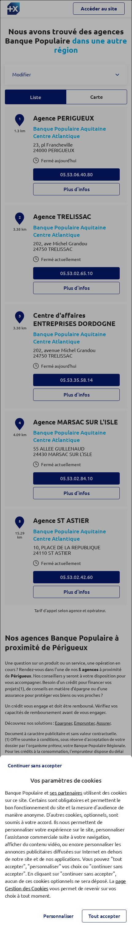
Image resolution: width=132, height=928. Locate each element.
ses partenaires (66, 793)
